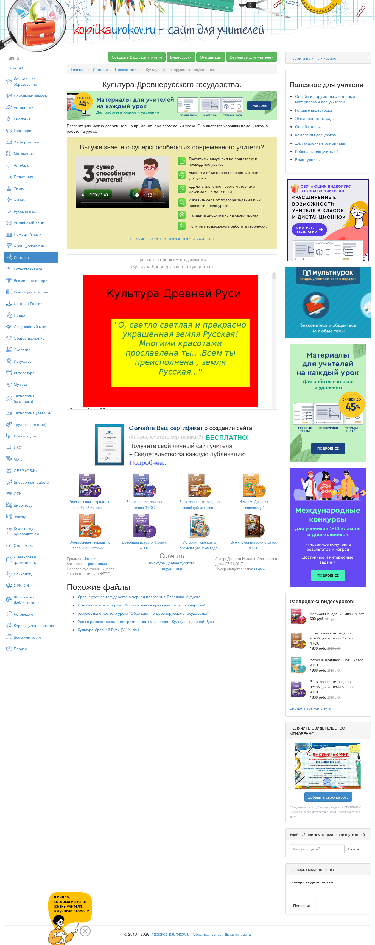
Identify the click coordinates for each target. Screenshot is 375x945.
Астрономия (25, 107)
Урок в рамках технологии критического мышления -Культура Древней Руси (146, 621)
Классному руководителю (26, 530)
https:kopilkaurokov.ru (170, 934)
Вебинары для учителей (251, 57)
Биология (22, 118)
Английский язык (29, 222)
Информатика (26, 142)
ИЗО (18, 447)
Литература (24, 372)
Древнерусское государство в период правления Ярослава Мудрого (139, 596)
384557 (260, 568)
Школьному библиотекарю (27, 599)
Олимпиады (211, 57)
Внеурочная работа (31, 482)
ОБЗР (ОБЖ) (25, 470)
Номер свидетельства (311, 882)
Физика (20, 199)
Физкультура (25, 436)
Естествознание (28, 268)
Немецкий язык (27, 234)
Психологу (23, 574)
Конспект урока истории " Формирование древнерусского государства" (141, 605)
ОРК (17, 493)
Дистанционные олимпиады (320, 143)
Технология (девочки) (33, 412)
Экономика (23, 545)
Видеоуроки (181, 57)
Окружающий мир (30, 326)
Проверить (302, 905)
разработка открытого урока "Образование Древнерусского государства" (143, 613)
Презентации (127, 69)
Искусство (23, 361)
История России (28, 303)
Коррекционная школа (34, 625)
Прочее (20, 648)
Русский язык (25, 211)
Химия (20, 188)
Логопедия (23, 614)
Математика (25, 153)
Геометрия (23, 176)
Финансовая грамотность (25, 559)
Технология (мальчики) (24, 398)
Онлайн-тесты (308, 126)
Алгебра (21, 165)
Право (19, 315)
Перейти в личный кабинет (314, 58)
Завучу (20, 516)
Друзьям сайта (238, 934)
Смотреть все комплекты (310, 708)
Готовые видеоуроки (313, 110)
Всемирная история (32, 280)
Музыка (20, 384)
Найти (353, 849)
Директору (23, 505)
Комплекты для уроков (315, 134)
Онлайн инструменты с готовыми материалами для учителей (325, 98)
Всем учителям (27, 637)
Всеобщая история (31, 292)
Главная (15, 67)
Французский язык (30, 245)
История (21, 257)
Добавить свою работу (328, 797)
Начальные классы (31, 95)
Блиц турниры (307, 159)
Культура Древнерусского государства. (172, 562)
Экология (22, 349)
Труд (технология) (30, 424)
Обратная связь (207, 934)
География (23, 130)
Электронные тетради (315, 118)
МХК (18, 459)
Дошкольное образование (25, 81)
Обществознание (29, 338)
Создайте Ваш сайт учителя (137, 57)
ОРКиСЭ (21, 585)
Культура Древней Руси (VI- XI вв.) (108, 629)
